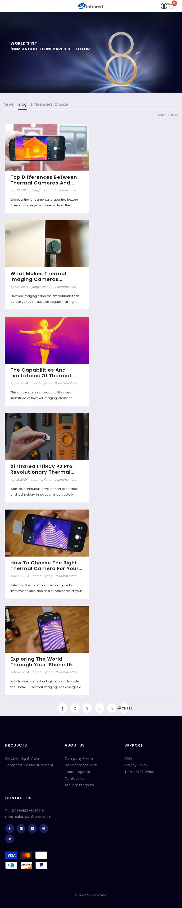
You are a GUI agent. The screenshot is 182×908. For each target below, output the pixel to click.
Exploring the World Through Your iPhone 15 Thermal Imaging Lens (41, 661)
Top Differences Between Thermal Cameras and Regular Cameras (43, 180)
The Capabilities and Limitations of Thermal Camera (40, 372)
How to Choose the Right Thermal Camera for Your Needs (44, 565)
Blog (22, 104)
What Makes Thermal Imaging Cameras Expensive (38, 276)
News (9, 104)
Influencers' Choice (49, 104)
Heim (161, 115)
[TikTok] (32, 828)
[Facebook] (9, 828)
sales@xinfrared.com (33, 816)
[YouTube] (43, 828)
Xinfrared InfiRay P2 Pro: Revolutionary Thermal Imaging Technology (42, 469)
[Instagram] (21, 828)
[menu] (6, 6)
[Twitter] (9, 838)
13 (112, 708)
